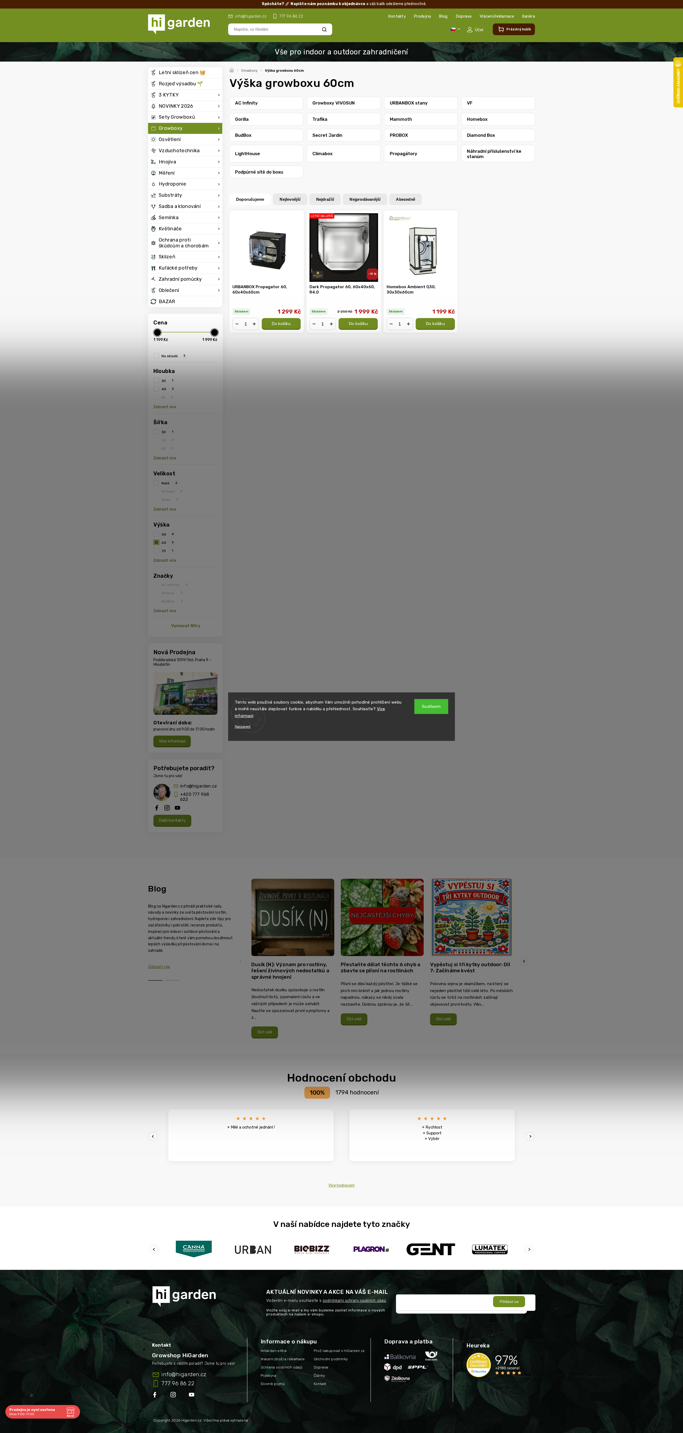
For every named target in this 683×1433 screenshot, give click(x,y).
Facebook (155, 1395)
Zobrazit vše (159, 967)
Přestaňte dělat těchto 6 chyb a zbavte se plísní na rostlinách (380, 967)
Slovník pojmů (273, 1384)
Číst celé (264, 1032)
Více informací (172, 741)
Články (319, 1376)
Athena (172, 593)
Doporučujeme (250, 199)
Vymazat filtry (185, 625)
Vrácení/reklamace (497, 16)
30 (167, 381)
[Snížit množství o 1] (237, 324)
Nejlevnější (290, 199)
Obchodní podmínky (331, 1359)
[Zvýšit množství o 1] (254, 324)
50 (167, 397)
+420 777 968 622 (194, 797)
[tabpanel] (292, 961)
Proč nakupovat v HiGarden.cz (339, 1351)
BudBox (172, 601)
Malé (169, 483)
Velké (169, 499)
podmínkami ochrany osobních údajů (354, 1300)
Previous (241, 961)
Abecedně (405, 199)
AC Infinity (174, 585)
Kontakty (397, 16)
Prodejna (422, 16)
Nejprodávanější (365, 199)
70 (167, 551)
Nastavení (243, 727)
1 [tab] (155, 980)
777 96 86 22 (177, 1383)
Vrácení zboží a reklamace (283, 1359)
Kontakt (320, 1384)
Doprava (464, 16)
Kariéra (528, 16)
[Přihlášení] (475, 29)
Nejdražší (325, 199)
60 (167, 542)
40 (167, 389)
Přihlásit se (509, 1302)
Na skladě (173, 356)
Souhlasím (431, 706)
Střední (171, 491)
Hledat (324, 29)
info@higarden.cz (198, 786)
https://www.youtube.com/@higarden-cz (193, 1395)
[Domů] (232, 69)
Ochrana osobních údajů (282, 1367)
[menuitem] (185, 72)
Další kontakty (172, 820)
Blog (443, 16)
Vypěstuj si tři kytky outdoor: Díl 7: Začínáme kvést (470, 967)
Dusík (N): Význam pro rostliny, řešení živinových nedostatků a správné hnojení (290, 970)
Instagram (173, 1395)
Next (524, 961)
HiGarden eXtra (274, 1351)
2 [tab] (172, 980)
